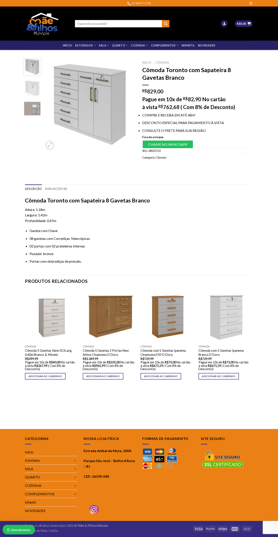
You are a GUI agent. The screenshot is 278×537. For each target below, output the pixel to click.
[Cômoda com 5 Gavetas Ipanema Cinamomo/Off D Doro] (167, 316)
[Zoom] (50, 145)
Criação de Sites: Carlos (41, 530)
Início (67, 45)
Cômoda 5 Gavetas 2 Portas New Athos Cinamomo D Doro (106, 352)
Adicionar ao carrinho (45, 376)
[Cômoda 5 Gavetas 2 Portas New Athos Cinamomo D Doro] (109, 316)
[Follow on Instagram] (251, 3)
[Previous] (51, 104)
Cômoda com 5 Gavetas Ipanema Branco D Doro (221, 352)
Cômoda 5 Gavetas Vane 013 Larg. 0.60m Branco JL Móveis (48, 352)
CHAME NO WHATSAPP (167, 144)
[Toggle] (75, 460)
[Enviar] (165, 23)
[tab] (33, 188)
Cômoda (162, 62)
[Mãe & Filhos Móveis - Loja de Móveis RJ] (46, 24)
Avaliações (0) (56, 189)
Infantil (188, 45)
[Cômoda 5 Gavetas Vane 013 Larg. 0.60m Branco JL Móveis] (52, 316)
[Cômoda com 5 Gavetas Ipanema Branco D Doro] (225, 316)
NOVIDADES (206, 45)
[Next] (128, 104)
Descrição (33, 189)
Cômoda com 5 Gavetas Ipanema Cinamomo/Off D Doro (163, 352)
